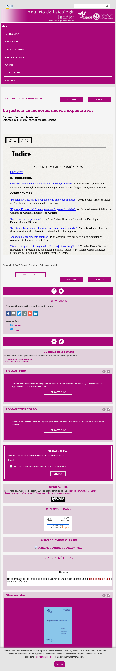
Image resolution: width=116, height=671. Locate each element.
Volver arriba (29, 275)
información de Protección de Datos (50, 466)
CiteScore (64, 519)
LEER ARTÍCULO (58, 392)
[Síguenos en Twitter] (61, 341)
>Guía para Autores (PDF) (16, 361)
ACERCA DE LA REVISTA (14, 57)
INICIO (13, 26)
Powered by (56, 527)
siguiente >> (99, 99)
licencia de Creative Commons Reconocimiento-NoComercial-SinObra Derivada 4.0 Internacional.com (50, 491)
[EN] (11, 6)
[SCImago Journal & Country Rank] (59, 547)
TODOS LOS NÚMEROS (14, 49)
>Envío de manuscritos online (18, 359)
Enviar (16, 330)
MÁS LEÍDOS (10, 80)
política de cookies (44, 656)
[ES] (7, 6)
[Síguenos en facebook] (54, 341)
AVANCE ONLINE (12, 42)
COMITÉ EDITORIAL (13, 72)
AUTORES (9, 65)
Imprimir (18, 325)
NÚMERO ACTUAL (12, 34)
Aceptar (59, 664)
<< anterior (72, 99)
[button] (104, 372)
